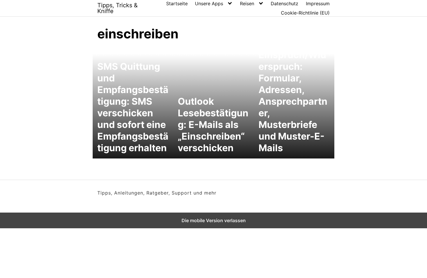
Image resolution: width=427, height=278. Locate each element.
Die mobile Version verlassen (214, 220)
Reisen (247, 3)
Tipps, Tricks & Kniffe (117, 8)
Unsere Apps (209, 3)
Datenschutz (284, 3)
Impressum (318, 3)
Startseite (177, 3)
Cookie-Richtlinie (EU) (305, 13)
